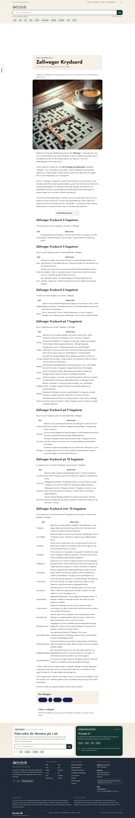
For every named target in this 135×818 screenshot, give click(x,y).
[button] (1, 69)
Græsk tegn (49, 778)
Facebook (43, 700)
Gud (68, 20)
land (42, 752)
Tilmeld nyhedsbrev (117, 16)
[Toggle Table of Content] (75, 213)
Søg (119, 12)
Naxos (98, 743)
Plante (37, 20)
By (58, 773)
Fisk (20, 20)
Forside (89, 2)
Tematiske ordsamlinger (78, 773)
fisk (17, 16)
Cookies (73, 783)
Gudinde (60, 775)
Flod (31, 20)
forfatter (26, 16)
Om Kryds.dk (96, 2)
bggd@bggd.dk (102, 789)
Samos (81, 743)
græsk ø (21, 16)
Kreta (86, 743)
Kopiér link (67, 700)
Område (53, 20)
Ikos (92, 743)
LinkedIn (57, 700)
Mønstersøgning (76, 767)
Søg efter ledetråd (76, 765)
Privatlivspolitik (111, 2)
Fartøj (74, 20)
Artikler (103, 2)
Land (47, 773)
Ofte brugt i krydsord (77, 770)
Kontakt (78, 812)
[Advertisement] (67, 38)
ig (121, 2)
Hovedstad (45, 20)
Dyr (26, 20)
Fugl (15, 20)
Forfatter (61, 20)
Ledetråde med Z (47, 58)
